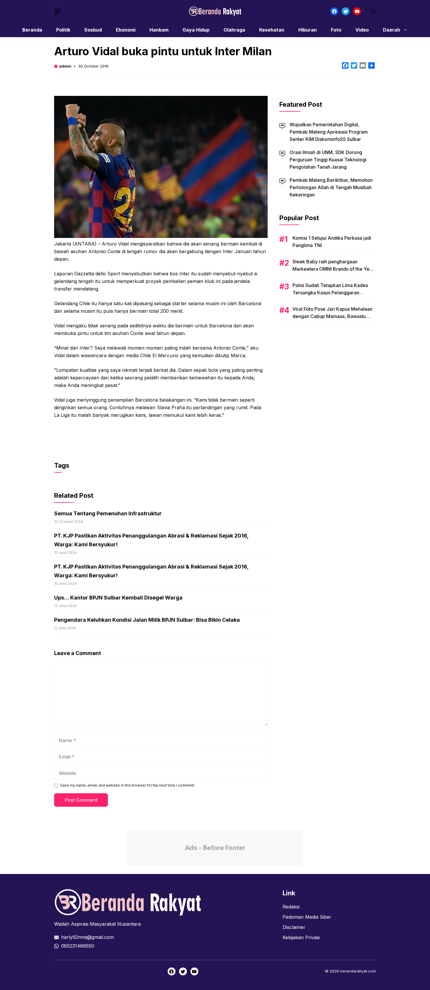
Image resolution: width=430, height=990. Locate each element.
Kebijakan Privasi (301, 937)
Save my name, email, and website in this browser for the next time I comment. (127, 785)
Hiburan (307, 30)
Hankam (158, 30)
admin (65, 66)
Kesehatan (271, 30)
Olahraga (234, 30)
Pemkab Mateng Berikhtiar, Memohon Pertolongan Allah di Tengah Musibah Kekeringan (331, 187)
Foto (336, 30)
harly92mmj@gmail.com (87, 937)
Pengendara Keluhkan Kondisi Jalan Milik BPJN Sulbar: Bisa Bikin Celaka (147, 620)
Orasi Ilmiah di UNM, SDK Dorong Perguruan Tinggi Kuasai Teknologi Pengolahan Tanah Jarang (328, 159)
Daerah (391, 30)
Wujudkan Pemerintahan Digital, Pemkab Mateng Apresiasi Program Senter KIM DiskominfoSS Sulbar (329, 132)
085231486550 (77, 946)
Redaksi (291, 907)
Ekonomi (125, 30)
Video (362, 30)
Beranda (32, 30)
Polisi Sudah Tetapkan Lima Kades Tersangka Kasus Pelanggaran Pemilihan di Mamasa (330, 292)
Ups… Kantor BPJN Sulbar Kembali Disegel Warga (118, 598)
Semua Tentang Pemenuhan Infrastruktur (108, 513)
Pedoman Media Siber (307, 917)
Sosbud (93, 30)
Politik (63, 30)
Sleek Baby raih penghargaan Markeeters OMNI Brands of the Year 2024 (333, 269)
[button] (373, 11)
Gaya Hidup (196, 30)
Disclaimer (294, 927)
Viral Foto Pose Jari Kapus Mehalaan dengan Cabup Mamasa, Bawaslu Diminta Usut (332, 316)
